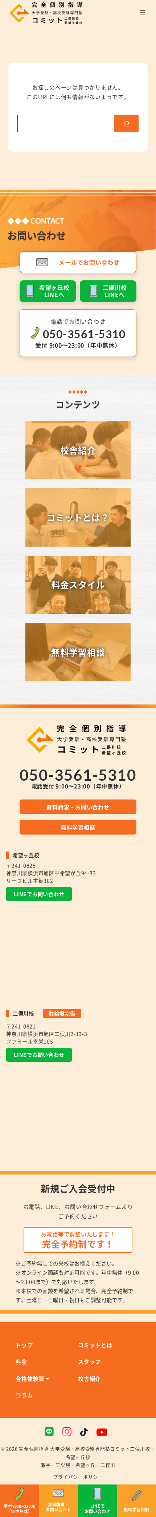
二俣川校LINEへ (115, 290)
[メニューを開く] (142, 12)
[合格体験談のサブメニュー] (47, 1378)
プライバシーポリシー (78, 1476)
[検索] (126, 123)
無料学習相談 (78, 827)
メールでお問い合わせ (89, 262)
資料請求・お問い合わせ (77, 807)
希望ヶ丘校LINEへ (54, 290)
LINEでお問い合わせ (39, 893)
